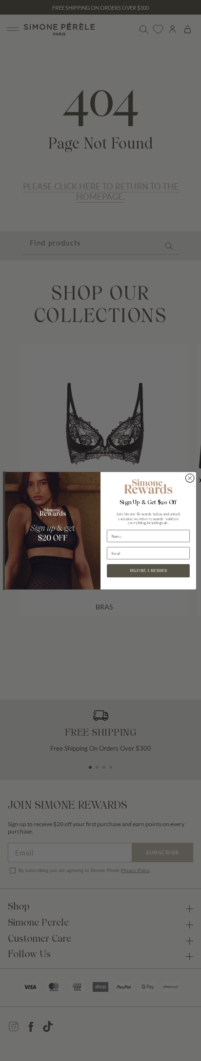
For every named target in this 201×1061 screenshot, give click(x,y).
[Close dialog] (189, 478)
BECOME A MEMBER (148, 570)
